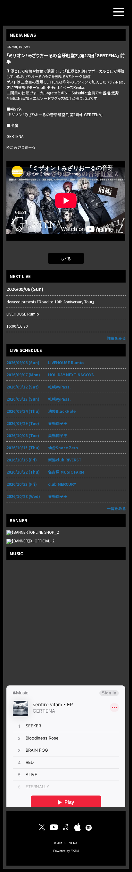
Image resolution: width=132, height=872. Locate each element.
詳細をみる (116, 338)
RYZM (74, 850)
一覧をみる (116, 508)
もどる (66, 258)
